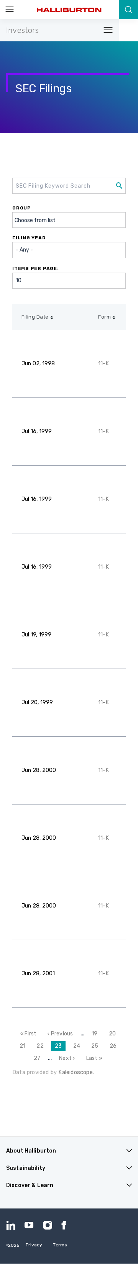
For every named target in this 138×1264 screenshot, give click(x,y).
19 (96, 1033)
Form (104, 317)
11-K (103, 363)
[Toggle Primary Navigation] (9, 9)
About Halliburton (31, 1151)
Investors (22, 30)
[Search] (128, 9)
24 (78, 1046)
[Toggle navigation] (106, 30)
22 (41, 1046)
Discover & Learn (29, 1185)
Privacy (34, 1245)
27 (39, 1058)
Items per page (34, 268)
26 (115, 1046)
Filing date (35, 317)
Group (21, 208)
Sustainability (25, 1168)
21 (24, 1046)
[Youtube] (29, 1225)
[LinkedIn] (10, 1225)
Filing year (29, 237)
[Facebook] (66, 1225)
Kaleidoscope (75, 1072)
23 (60, 1047)
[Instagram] (47, 1225)
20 (114, 1033)
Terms (60, 1245)
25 (96, 1046)
